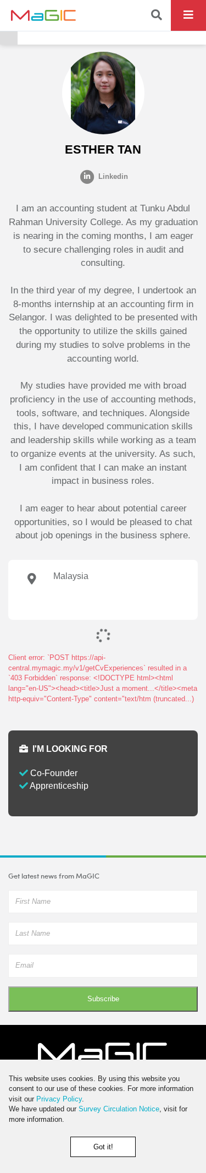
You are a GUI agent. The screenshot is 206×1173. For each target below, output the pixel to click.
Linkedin (112, 176)
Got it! (103, 1147)
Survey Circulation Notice (119, 1109)
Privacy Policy (59, 1099)
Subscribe (103, 999)
